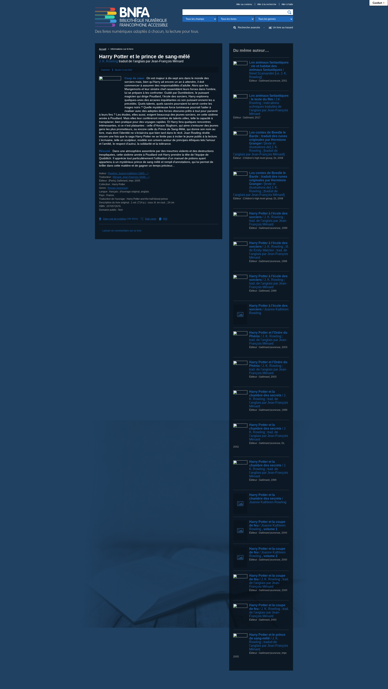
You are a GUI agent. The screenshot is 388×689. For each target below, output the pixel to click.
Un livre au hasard (283, 27)
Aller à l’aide (287, 4)
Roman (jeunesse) (118, 188)
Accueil (102, 49)
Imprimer (105, 70)
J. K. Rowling (108, 61)
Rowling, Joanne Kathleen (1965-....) (128, 173)
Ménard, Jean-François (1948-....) (131, 177)
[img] (289, 12)
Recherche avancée (249, 27)
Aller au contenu (244, 4)
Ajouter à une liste (123, 70)
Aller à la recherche (266, 4)
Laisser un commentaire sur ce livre (121, 230)
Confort (379, 2)
